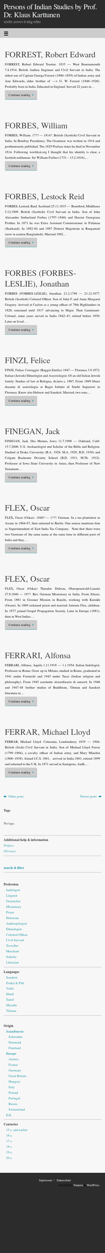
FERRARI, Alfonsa (38, 655)
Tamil (10, 999)
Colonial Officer (17, 934)
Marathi (11, 1005)
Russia (13, 1104)
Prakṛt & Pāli (15, 983)
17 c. (9, 1141)
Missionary (13, 906)
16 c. (9, 1135)
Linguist (11, 895)
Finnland (15, 1048)
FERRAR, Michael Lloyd (47, 731)
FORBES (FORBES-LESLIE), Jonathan (40, 278)
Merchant (12, 951)
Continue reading (19, 95)
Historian (12, 918)
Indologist (13, 890)
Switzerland (17, 1109)
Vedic (10, 988)
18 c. (9, 1146)
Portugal (14, 1098)
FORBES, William (36, 125)
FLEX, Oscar (27, 507)
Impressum (45, 1180)
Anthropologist (16, 923)
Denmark (15, 1042)
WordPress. (93, 1185)
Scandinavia (15, 1031)
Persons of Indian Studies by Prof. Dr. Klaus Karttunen (50, 10)
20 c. (9, 1158)
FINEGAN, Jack (32, 431)
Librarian (12, 962)
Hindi (10, 994)
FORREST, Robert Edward (50, 54)
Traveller (12, 945)
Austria (14, 1059)
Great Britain (17, 1076)
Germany (15, 1070)
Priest (10, 912)
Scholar (11, 957)
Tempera (78, 1185)
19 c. (9, 1152)
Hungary (15, 1081)
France (13, 1064)
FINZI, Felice (27, 360)
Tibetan (11, 1010)
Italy (12, 1087)
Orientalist (13, 901)
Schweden (15, 1036)
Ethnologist (14, 929)
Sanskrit (11, 977)
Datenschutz (64, 1180)
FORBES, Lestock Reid (44, 196)
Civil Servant (15, 940)
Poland (13, 1092)
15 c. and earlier (17, 1130)
